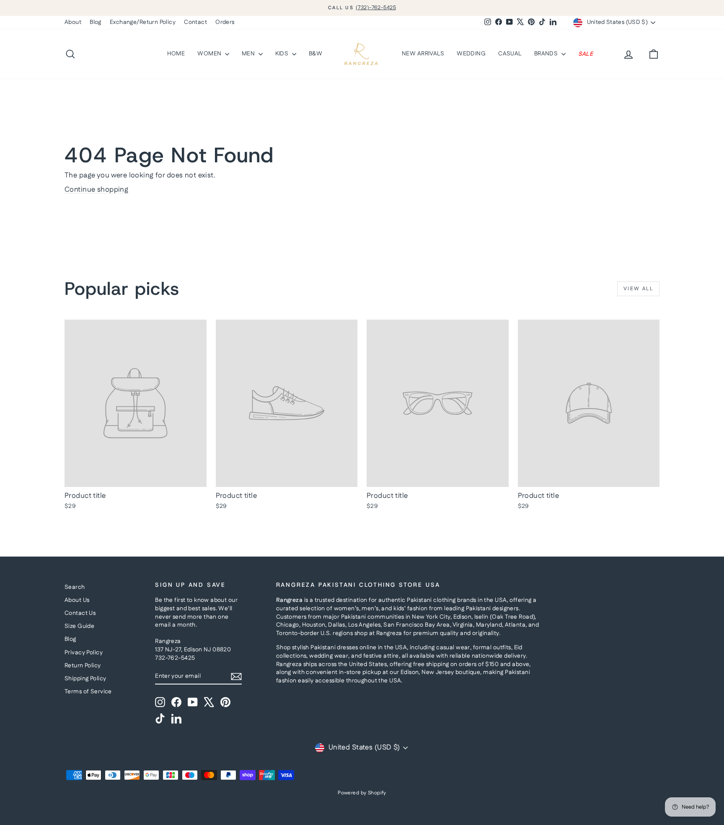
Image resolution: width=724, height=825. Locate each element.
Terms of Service (88, 691)
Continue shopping (96, 190)
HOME (176, 53)
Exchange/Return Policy (143, 22)
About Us (77, 600)
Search (75, 587)
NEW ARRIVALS (423, 53)
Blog (95, 22)
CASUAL (510, 53)
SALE (585, 53)
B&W (315, 53)
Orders (225, 22)
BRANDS (546, 53)
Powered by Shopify (362, 792)
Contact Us (80, 613)
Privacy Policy (84, 652)
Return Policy (83, 665)
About (73, 22)
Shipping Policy (85, 678)
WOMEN (210, 53)
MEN (249, 53)
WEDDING (471, 53)
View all (638, 288)
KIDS (282, 53)
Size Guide (79, 626)
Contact (195, 22)
